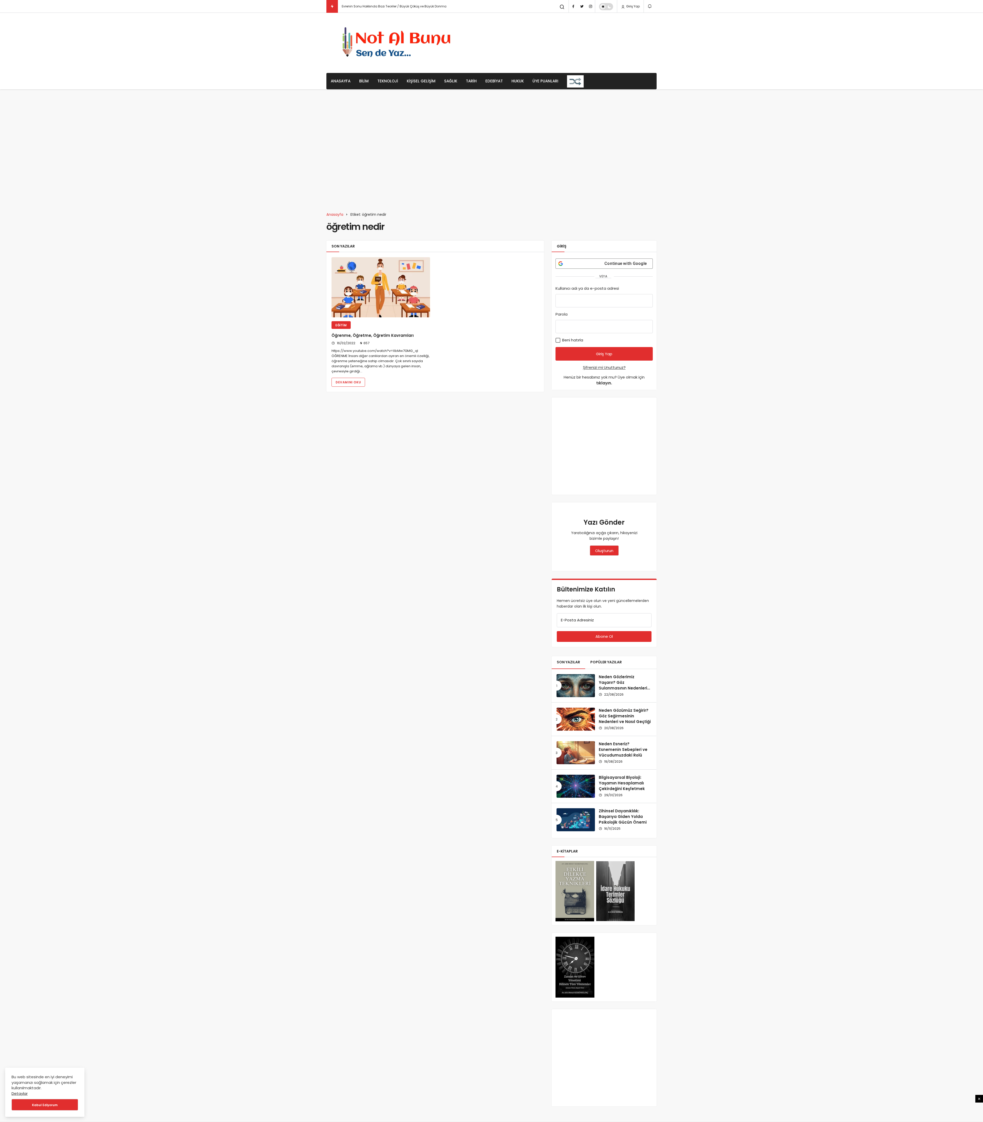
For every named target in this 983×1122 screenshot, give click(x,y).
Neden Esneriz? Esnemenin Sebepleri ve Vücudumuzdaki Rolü (623, 749)
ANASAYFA (340, 81)
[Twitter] (582, 6)
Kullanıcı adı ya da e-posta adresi (587, 288)
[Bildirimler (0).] (650, 6)
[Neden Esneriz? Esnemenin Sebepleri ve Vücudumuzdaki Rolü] (576, 752)
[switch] (606, 6)
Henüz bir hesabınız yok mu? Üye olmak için (604, 380)
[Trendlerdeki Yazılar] (332, 6)
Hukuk (517, 81)
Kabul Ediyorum (45, 1105)
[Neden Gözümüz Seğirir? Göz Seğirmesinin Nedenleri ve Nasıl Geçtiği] (576, 719)
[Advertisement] (563, 42)
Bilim (364, 81)
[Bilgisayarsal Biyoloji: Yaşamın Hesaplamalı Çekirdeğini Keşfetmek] (576, 786)
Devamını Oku (348, 382)
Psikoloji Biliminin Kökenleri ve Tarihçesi (372, 6)
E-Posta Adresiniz (577, 620)
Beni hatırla (572, 340)
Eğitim (341, 325)
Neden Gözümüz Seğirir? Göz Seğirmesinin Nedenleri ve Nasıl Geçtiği (625, 716)
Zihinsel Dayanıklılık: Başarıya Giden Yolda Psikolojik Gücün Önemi (623, 816)
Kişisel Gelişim (421, 81)
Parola (561, 314)
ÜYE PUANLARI (545, 81)
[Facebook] (573, 6)
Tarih (471, 81)
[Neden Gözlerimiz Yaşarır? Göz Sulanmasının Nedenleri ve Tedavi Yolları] (576, 685)
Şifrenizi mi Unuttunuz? (604, 367)
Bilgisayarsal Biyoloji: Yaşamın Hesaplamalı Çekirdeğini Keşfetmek (622, 783)
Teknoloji (387, 81)
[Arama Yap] (562, 6)
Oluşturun (604, 550)
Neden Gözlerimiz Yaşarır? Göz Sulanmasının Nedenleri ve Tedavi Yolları (623, 685)
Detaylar (20, 1093)
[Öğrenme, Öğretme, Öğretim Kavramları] (381, 287)
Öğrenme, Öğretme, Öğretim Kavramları (373, 335)
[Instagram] (590, 6)
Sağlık (450, 81)
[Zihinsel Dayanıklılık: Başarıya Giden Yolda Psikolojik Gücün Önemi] (576, 819)
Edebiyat (494, 81)
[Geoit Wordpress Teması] (398, 42)
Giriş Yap (632, 6)
